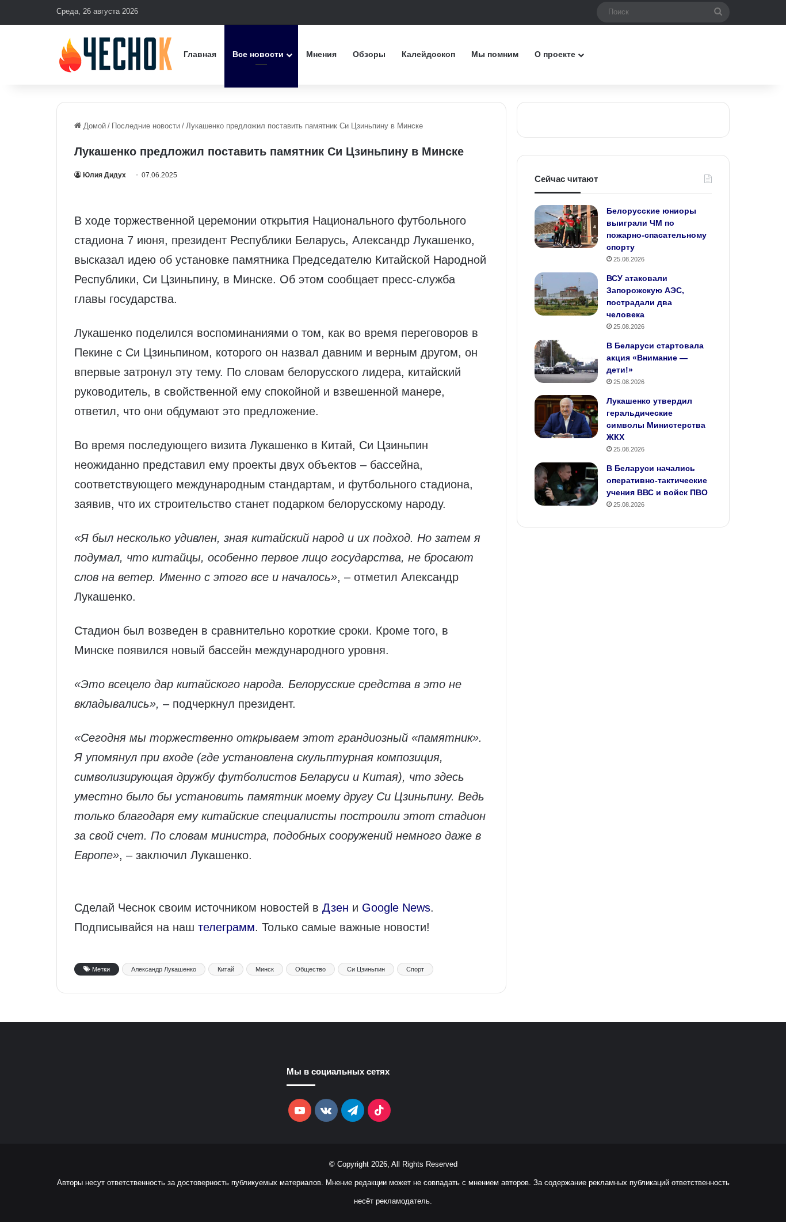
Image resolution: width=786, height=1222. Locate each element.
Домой (93, 126)
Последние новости (146, 126)
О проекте (555, 54)
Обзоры (369, 54)
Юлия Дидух (104, 175)
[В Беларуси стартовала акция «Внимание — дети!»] (566, 361)
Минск (264, 969)
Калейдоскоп (428, 54)
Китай (226, 969)
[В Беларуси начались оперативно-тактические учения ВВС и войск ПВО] (566, 484)
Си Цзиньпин (366, 969)
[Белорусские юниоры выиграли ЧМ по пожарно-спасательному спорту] (566, 226)
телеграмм (226, 927)
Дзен (335, 907)
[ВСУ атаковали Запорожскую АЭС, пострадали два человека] (566, 294)
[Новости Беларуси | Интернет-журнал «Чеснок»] (115, 54)
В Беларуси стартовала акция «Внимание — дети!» (655, 357)
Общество (310, 969)
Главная (200, 54)
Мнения (321, 54)
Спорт (415, 969)
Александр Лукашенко (163, 969)
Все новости (258, 54)
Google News (396, 907)
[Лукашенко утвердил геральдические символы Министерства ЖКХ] (566, 416)
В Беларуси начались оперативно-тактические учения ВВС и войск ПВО (657, 480)
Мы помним (494, 54)
